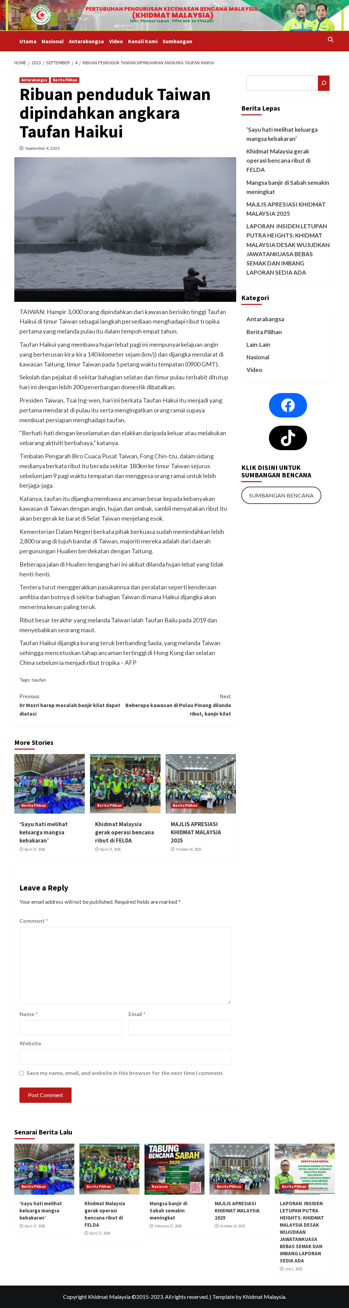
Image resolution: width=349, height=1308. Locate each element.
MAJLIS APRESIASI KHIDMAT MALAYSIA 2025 (196, 832)
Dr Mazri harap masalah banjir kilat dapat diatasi (69, 705)
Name (28, 1014)
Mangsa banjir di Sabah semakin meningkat (287, 187)
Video (116, 41)
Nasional (53, 41)
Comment (33, 920)
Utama (27, 41)
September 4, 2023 (42, 148)
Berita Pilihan (65, 80)
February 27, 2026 (168, 1226)
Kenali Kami (142, 41)
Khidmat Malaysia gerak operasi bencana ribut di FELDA (124, 832)
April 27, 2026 (35, 849)
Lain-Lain (258, 344)
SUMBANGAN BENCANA (281, 495)
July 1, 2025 (293, 1268)
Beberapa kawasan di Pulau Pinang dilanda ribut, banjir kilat (178, 705)
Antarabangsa (86, 41)
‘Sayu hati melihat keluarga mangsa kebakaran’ (43, 832)
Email (137, 1014)
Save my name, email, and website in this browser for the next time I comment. (125, 1072)
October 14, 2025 (188, 849)
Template (223, 1296)
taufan (39, 680)
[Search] (330, 39)
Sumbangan (177, 41)
